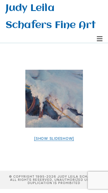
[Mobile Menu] (100, 39)
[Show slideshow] (54, 138)
